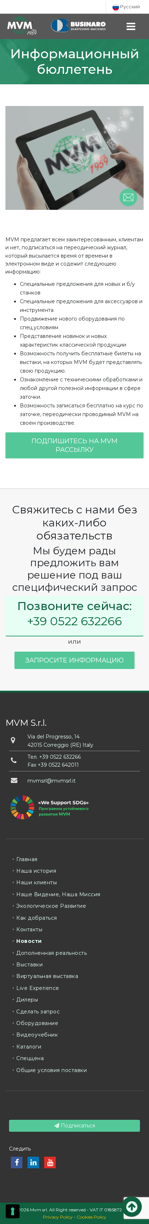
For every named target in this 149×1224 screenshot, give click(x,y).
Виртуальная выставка (47, 976)
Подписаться (77, 1125)
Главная (27, 859)
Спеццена (30, 1058)
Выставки (29, 964)
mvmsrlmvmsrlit (51, 781)
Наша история (36, 871)
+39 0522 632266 (74, 621)
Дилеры (27, 999)
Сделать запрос (38, 1011)
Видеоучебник (37, 1035)
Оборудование (37, 1023)
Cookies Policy (91, 1217)
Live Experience (37, 988)
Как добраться (36, 918)
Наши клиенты (36, 882)
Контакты (29, 929)
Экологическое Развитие (51, 906)
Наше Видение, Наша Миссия (58, 894)
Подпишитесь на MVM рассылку (74, 445)
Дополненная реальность (51, 953)
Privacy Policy (58, 1217)
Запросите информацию (74, 660)
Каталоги (28, 1046)
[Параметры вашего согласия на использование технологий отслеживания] (13, 1211)
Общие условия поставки (51, 1070)
